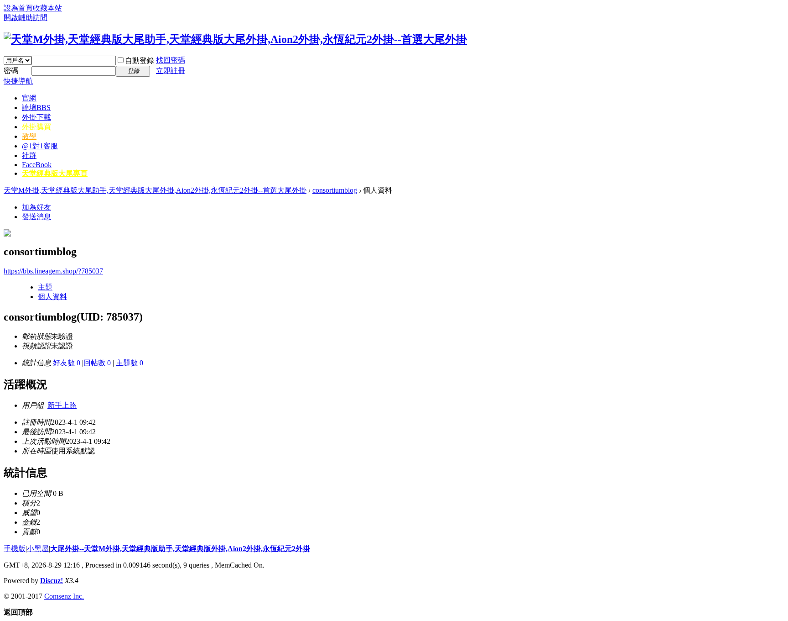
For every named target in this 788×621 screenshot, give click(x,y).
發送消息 (36, 217)
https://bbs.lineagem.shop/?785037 (53, 271)
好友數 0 (66, 363)
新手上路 (62, 405)
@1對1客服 (40, 146)
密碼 (11, 70)
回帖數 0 (97, 363)
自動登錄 (139, 60)
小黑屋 (38, 549)
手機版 (15, 549)
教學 (29, 136)
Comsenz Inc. (64, 596)
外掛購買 (36, 127)
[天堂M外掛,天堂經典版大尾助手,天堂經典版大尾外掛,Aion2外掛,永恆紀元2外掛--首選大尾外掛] (235, 39)
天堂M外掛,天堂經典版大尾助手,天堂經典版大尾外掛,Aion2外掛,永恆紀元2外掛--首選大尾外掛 (155, 190)
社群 (29, 155)
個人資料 (52, 296)
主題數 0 (129, 363)
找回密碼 (170, 60)
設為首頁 (18, 8)
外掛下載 (36, 117)
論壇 (36, 107)
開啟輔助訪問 (25, 17)
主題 (45, 287)
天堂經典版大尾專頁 (55, 173)
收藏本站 (47, 8)
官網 (29, 98)
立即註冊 (170, 70)
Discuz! (51, 580)
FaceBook (37, 164)
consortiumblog (334, 190)
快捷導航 (18, 81)
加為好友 (36, 207)
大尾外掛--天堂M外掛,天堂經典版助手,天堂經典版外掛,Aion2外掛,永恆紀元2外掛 (180, 549)
